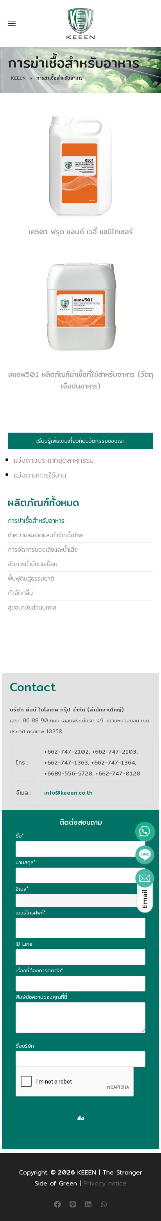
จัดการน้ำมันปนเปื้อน (32, 564)
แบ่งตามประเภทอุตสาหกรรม (54, 460)
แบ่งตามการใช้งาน (40, 475)
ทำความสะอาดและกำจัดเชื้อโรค (46, 535)
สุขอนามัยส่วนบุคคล (32, 607)
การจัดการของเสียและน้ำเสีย (43, 549)
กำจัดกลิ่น (20, 593)
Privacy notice (105, 1183)
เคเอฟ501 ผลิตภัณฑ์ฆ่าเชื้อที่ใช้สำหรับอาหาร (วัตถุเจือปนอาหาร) (80, 380)
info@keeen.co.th (68, 792)
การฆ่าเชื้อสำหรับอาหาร (36, 521)
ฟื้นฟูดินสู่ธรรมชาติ (31, 578)
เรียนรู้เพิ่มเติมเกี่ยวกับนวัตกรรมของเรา (80, 441)
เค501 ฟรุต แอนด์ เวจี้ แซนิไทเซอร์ (81, 231)
